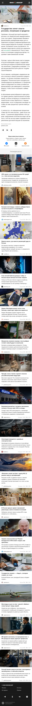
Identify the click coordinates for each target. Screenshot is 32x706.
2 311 (29, 517)
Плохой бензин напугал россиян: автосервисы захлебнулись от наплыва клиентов (15, 670)
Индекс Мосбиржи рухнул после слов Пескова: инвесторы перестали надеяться (14, 309)
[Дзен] (27, 697)
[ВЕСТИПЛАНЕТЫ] (2, 352)
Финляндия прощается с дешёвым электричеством (12, 440)
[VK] (19, 697)
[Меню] (2, 2)
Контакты (19, 687)
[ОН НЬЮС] (2, 319)
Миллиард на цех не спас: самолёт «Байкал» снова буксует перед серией (15, 605)
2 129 (29, 647)
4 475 (29, 219)
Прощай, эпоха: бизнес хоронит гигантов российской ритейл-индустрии (14, 374)
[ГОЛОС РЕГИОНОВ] (2, 417)
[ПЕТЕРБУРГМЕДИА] (2, 185)
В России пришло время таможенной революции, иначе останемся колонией (13, 508)
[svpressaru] (2, 517)
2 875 (29, 319)
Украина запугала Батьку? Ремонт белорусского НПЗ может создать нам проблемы (13, 540)
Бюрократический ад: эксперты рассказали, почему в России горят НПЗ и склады (15, 407)
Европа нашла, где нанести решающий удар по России (15, 242)
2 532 (29, 417)
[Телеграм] (5, 697)
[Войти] (29, 2)
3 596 (29, 254)
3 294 (29, 286)
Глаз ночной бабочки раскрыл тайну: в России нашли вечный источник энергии (14, 276)
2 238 (29, 582)
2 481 (29, 451)
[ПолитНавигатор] (2, 219)
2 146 (29, 615)
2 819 (29, 352)
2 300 (29, 551)
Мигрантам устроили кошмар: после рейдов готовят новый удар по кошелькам (15, 342)
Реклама (4, 687)
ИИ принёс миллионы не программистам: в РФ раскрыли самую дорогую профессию (15, 637)
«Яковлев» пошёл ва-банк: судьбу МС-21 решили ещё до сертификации (14, 474)
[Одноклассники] (12, 697)
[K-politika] (2, 254)
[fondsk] (2, 451)
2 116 (29, 680)
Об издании (5, 690)
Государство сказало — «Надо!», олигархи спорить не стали (14, 574)
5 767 (29, 185)
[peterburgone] (2, 286)
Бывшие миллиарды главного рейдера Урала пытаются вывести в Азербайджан (15, 207)
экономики (7, 50)
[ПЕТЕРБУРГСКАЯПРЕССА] (2, 384)
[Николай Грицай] (2, 25)
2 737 (29, 384)
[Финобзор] (16, 2)
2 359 (29, 486)
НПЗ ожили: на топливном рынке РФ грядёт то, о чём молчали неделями (15, 175)
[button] (3, 130)
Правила (19, 690)
